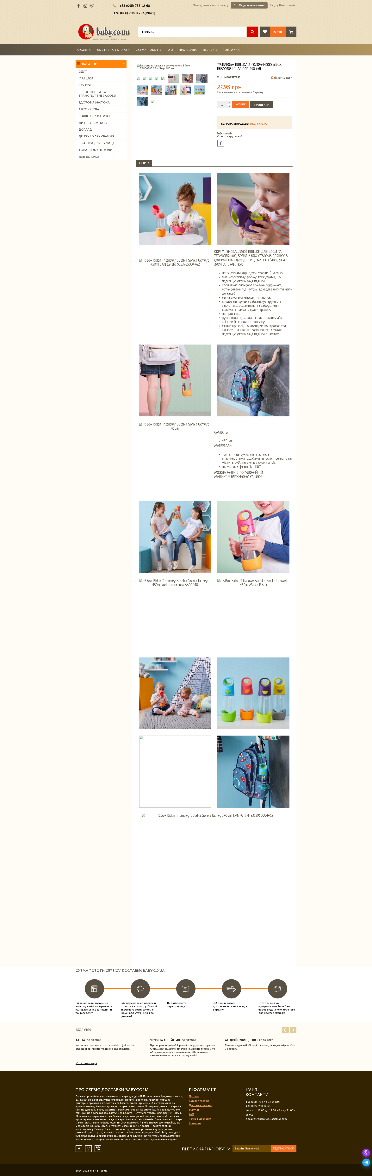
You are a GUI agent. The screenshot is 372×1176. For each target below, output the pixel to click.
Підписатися (283, 1148)
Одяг (82, 71)
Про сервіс (188, 50)
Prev (285, 1030)
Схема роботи (148, 50)
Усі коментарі (86, 1063)
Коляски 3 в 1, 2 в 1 (94, 116)
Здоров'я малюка (94, 102)
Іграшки (85, 78)
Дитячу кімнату (93, 123)
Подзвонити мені (251, 5)
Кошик (240, 104)
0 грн (278, 32)
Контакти (231, 50)
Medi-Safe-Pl (258, 123)
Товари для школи (95, 150)
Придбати (261, 104)
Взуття (84, 85)
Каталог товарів (199, 1100)
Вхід (273, 5)
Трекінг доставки (200, 1118)
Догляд (85, 129)
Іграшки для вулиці (96, 143)
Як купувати (282, 77)
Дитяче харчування (96, 136)
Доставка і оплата (113, 50)
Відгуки (210, 50)
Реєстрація (287, 5)
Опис (144, 163)
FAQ (170, 50)
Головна (83, 50)
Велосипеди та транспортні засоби (97, 93)
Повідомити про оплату (211, 5)
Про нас (194, 1096)
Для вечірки (88, 157)
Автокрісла (88, 109)
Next (293, 1030)
